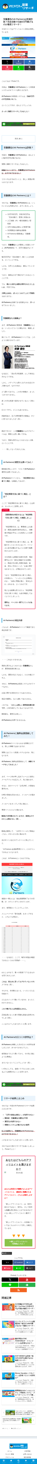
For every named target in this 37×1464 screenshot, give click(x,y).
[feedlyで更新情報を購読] (27, 1285)
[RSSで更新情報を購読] (18, 1290)
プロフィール (9, 1457)
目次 (16, 138)
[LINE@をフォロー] (10, 1285)
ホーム (10, 1451)
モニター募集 (9, 1454)
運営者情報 (27, 1457)
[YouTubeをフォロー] (27, 1279)
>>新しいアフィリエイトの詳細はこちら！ (18, 1243)
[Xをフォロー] (10, 1279)
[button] (29, 68)
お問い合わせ (27, 1454)
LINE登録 (27, 1451)
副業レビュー (7, 1253)
